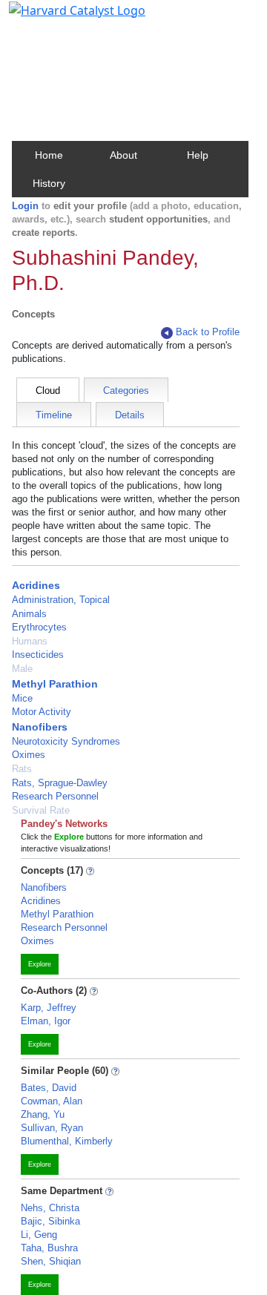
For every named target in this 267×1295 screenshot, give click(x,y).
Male (22, 668)
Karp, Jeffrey (48, 1007)
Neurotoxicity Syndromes (66, 741)
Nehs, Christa (50, 1207)
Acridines (36, 585)
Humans (29, 641)
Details (130, 415)
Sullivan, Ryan (52, 1127)
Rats (22, 768)
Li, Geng (39, 1234)
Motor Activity (41, 711)
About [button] (123, 155)
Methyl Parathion (55, 684)
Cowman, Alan (51, 1101)
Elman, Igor (45, 1021)
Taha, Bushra (49, 1247)
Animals (29, 613)
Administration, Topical (61, 599)
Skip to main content (62, 17)
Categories (126, 390)
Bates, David (48, 1087)
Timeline (54, 415)
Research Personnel (55, 796)
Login (25, 205)
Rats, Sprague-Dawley (60, 782)
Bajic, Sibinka (50, 1221)
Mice (22, 698)
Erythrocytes (39, 627)
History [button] (49, 183)
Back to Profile (208, 331)
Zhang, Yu (43, 1114)
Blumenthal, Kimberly (67, 1141)
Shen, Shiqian (51, 1261)
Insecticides (38, 654)
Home (49, 155)
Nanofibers (39, 727)
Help (197, 155)
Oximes (28, 754)
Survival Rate (41, 810)
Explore (39, 964)
